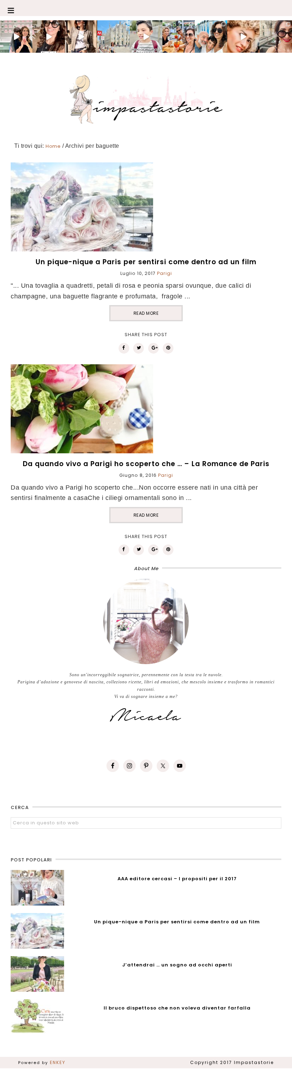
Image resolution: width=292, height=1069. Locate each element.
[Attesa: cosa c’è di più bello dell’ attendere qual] (276, 36)
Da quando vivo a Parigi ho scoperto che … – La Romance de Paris (146, 464)
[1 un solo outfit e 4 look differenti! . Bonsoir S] (81, 36)
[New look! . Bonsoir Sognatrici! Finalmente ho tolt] (48, 36)
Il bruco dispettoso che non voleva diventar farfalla (177, 1008)
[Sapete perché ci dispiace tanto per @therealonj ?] (243, 36)
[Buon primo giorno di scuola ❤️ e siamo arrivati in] (146, 36)
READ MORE (146, 313)
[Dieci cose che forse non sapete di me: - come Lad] (113, 36)
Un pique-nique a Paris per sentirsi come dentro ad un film (146, 262)
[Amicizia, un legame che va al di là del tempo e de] (178, 36)
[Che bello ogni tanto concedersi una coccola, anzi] (16, 36)
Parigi (164, 273)
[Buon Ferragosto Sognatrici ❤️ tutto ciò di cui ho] (211, 36)
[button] (146, 8)
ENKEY (58, 1062)
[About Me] (146, 621)
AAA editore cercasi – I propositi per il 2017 (177, 878)
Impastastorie (146, 98)
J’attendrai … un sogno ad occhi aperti (177, 964)
